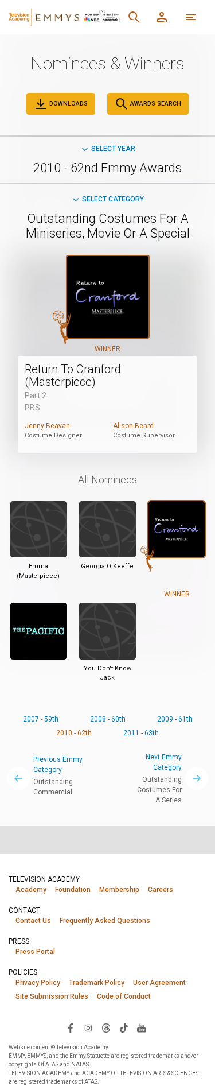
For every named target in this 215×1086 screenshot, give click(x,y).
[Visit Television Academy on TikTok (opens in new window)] (123, 1027)
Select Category (113, 199)
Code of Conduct (124, 996)
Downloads (68, 103)
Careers (160, 890)
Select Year (113, 149)
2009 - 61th (175, 719)
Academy (30, 890)
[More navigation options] (191, 17)
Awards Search (154, 103)
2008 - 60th (108, 719)
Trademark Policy (96, 983)
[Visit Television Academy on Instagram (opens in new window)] (88, 1027)
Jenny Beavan (47, 426)
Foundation (73, 890)
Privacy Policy (37, 983)
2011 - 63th (141, 733)
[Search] (134, 17)
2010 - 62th (74, 733)
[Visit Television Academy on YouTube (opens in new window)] (141, 1027)
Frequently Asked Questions (105, 921)
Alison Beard (133, 426)
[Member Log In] (161, 17)
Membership (119, 890)
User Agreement (159, 983)
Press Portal (35, 952)
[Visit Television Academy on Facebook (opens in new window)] (70, 1027)
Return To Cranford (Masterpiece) (73, 375)
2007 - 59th (40, 719)
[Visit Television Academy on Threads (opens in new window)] (106, 1027)
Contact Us (33, 921)
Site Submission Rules (51, 996)
